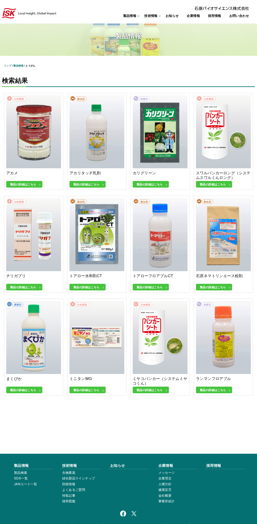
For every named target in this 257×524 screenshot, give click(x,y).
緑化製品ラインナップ (78, 478)
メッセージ (166, 472)
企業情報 (193, 15)
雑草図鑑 (68, 501)
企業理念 (165, 478)
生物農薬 (68, 472)
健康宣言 (165, 489)
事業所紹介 (166, 501)
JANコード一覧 (25, 484)
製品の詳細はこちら (23, 184)
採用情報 (214, 15)
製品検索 (20, 472)
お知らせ (172, 15)
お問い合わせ (239, 15)
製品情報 (21, 465)
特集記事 (68, 495)
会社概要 (165, 495)
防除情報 (68, 484)
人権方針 (165, 484)
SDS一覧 (21, 478)
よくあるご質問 (73, 489)
